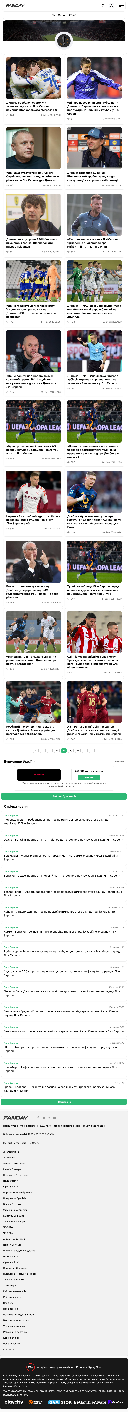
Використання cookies (16, 1320)
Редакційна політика (15, 1332)
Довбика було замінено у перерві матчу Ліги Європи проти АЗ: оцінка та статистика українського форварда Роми (94, 522)
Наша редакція (11, 1343)
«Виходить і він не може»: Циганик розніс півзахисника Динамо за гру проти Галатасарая (31, 660)
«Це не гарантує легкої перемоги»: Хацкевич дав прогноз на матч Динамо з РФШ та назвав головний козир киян (31, 311)
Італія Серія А (10, 1180)
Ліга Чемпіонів (11, 1151)
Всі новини (64, 1102)
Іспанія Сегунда (12, 1244)
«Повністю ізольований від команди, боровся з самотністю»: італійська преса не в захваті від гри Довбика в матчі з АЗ (93, 451)
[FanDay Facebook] (38, 1118)
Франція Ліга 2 (11, 1262)
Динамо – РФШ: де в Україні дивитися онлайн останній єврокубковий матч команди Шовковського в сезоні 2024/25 (94, 311)
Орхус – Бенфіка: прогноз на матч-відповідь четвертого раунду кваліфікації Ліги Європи (63, 839)
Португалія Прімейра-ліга (17, 1192)
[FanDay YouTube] (54, 1118)
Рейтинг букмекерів (64, 796)
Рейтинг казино (12, 1297)
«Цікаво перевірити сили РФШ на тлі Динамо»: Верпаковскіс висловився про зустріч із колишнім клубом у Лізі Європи (93, 108)
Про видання (10, 1308)
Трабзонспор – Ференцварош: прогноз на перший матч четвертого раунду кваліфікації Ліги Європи (63, 893)
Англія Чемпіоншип (14, 1239)
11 (78, 750)
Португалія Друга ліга (15, 1268)
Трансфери (9, 1285)
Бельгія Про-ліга (12, 1204)
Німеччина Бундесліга (15, 1175)
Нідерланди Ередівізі (14, 1198)
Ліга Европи (9, 1157)
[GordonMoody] (35, 1402)
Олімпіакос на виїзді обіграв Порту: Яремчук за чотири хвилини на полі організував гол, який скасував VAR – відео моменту (93, 662)
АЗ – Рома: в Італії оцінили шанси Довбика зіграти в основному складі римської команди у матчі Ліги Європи (94, 730)
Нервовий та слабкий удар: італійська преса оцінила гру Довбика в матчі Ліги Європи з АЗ (33, 520)
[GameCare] (115, 1402)
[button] (103, 5)
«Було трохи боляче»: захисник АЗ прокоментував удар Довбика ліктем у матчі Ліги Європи (32, 449)
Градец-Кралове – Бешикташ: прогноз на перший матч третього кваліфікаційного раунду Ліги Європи (59, 1088)
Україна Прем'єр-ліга (15, 1210)
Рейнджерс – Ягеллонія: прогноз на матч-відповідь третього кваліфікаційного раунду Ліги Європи (62, 953)
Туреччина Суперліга (15, 1221)
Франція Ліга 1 (11, 1186)
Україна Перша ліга (14, 1279)
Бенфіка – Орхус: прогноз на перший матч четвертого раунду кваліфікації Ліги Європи (62, 875)
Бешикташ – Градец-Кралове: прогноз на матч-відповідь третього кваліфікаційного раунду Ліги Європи (61, 1013)
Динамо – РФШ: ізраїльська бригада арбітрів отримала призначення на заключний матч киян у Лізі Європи (92, 379)
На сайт (89, 777)
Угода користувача (14, 1326)
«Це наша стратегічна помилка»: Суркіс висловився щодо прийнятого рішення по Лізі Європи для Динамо (32, 176)
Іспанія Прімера (12, 1169)
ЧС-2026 (8, 1233)
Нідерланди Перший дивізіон (19, 1273)
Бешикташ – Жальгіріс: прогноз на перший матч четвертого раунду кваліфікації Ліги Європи (61, 857)
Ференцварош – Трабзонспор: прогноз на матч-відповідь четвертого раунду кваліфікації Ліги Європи (56, 821)
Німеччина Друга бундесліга (19, 1250)
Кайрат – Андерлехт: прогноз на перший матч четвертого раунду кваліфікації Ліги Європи (59, 913)
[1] (36, 750)
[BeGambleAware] (90, 1403)
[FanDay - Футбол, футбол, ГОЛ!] (15, 5)
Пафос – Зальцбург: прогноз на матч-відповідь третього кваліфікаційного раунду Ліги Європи (62, 993)
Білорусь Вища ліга (13, 1215)
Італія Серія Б (10, 1256)
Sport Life (8, 1303)
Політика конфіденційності (18, 1314)
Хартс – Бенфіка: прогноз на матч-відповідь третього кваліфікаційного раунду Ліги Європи (60, 933)
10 (71, 750)
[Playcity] (14, 1402)
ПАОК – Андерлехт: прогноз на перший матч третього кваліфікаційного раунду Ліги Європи (60, 1049)
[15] (92, 750)
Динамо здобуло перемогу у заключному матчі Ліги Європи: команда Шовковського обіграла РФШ (33, 106)
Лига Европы (11, 815)
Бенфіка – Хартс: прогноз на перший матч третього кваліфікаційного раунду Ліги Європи (64, 1031)
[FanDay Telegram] (43, 1118)
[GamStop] (60, 1402)
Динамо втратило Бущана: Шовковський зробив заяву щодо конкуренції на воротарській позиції (92, 176)
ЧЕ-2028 (8, 1227)
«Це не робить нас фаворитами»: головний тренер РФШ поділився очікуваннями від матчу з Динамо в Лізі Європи (31, 381)
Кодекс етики (11, 1337)
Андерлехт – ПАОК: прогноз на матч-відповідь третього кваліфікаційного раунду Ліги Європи (62, 973)
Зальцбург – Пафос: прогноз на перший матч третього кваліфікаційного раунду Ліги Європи (60, 1069)
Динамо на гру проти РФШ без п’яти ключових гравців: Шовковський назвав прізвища (31, 243)
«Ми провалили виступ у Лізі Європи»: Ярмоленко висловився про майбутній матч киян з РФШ (94, 243)
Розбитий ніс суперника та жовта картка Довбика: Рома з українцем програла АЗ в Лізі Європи (30, 730)
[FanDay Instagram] (49, 1118)
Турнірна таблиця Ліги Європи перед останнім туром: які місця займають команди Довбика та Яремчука (93, 590)
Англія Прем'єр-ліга (14, 1163)
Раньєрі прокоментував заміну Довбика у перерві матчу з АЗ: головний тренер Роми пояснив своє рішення (32, 592)
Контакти (8, 1349)
